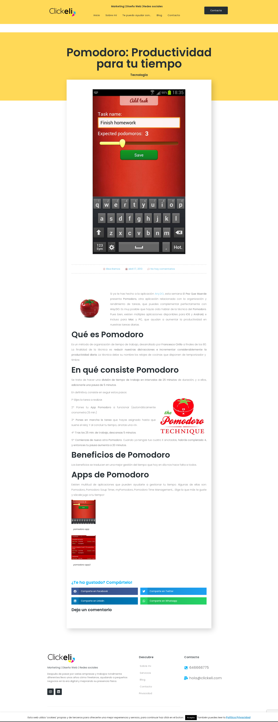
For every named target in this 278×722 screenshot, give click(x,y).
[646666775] (186, 668)
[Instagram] (50, 692)
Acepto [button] (191, 717)
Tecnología (139, 75)
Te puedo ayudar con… (136, 15)
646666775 (199, 667)
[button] (104, 591)
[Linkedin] (58, 692)
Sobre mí (111, 15)
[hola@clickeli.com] (186, 678)
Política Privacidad (238, 717)
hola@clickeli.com (205, 677)
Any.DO (159, 294)
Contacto (174, 15)
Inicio (97, 15)
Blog (159, 15)
